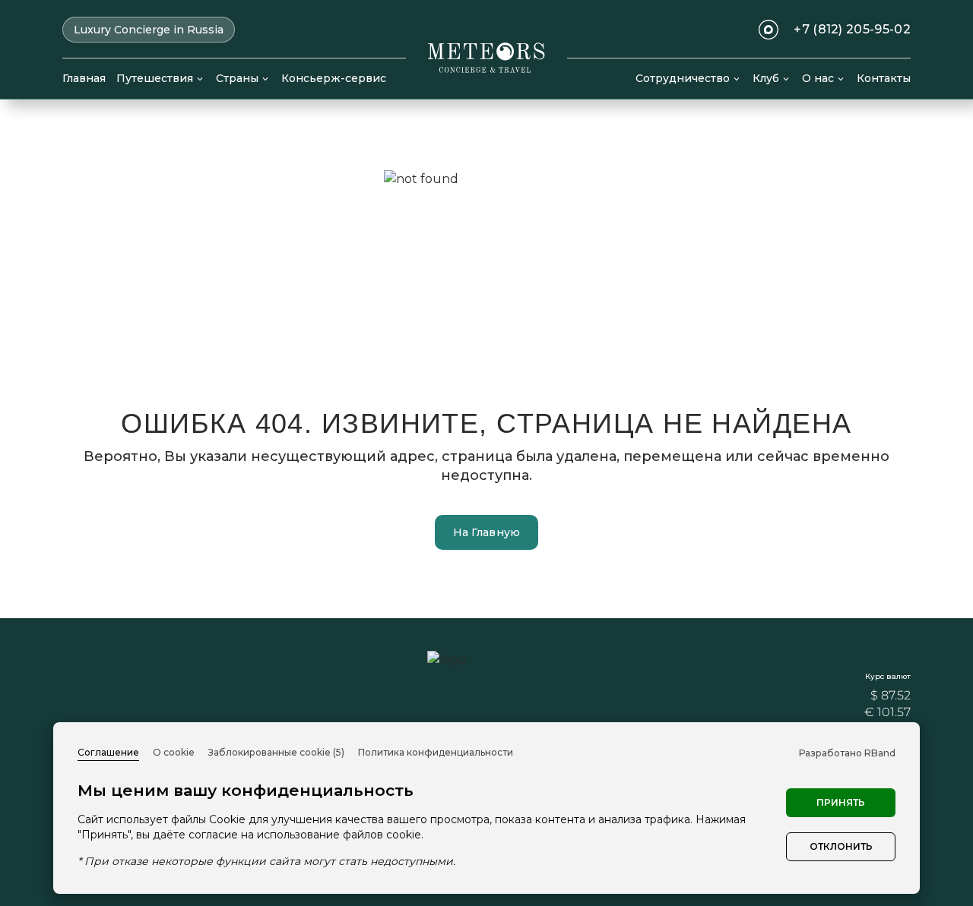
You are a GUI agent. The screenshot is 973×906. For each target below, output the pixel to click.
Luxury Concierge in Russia (148, 29)
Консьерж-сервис (333, 78)
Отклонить (841, 846)
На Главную (487, 532)
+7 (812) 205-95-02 (852, 30)
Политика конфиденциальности (435, 752)
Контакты (884, 78)
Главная (84, 78)
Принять (840, 802)
